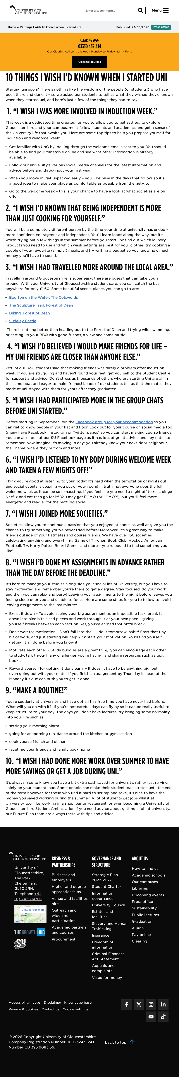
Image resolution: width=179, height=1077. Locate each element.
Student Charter (106, 887)
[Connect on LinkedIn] (163, 1004)
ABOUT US (140, 859)
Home (12, 27)
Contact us (50, 1009)
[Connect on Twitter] (139, 1004)
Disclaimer (52, 1002)
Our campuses (145, 882)
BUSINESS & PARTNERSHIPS (63, 862)
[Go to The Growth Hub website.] (31, 936)
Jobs (37, 1002)
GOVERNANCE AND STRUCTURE (106, 862)
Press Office (161, 27)
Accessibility (19, 1002)
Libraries (140, 888)
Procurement (64, 939)
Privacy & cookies (23, 1009)
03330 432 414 (89, 46)
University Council (108, 905)
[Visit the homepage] (28, 10)
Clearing (139, 941)
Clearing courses (89, 61)
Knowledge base (78, 1002)
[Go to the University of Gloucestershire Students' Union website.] (20, 948)
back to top (116, 1042)
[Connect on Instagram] (151, 1004)
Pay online (141, 935)
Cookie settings (75, 1009)
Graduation (142, 921)
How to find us (145, 868)
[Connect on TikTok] (163, 1016)
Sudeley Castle (22, 321)
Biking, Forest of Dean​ (29, 313)
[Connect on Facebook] (126, 1004)
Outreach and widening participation (64, 915)
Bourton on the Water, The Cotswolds (43, 297)
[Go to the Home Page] (31, 856)
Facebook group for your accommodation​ (114, 422)
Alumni (138, 928)
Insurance (100, 935)
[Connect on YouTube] (151, 1016)
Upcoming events (148, 895)
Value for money (107, 978)
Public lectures (145, 915)
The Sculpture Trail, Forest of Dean (41, 305)
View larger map (33, 909)
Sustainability (144, 908)
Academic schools (148, 875)
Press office (142, 902)
